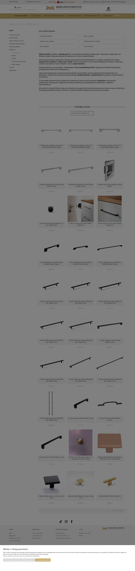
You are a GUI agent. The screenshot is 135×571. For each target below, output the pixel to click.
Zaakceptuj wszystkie (42, 560)
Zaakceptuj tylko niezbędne (12, 560)
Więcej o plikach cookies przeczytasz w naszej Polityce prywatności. (21, 556)
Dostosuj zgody (29, 560)
